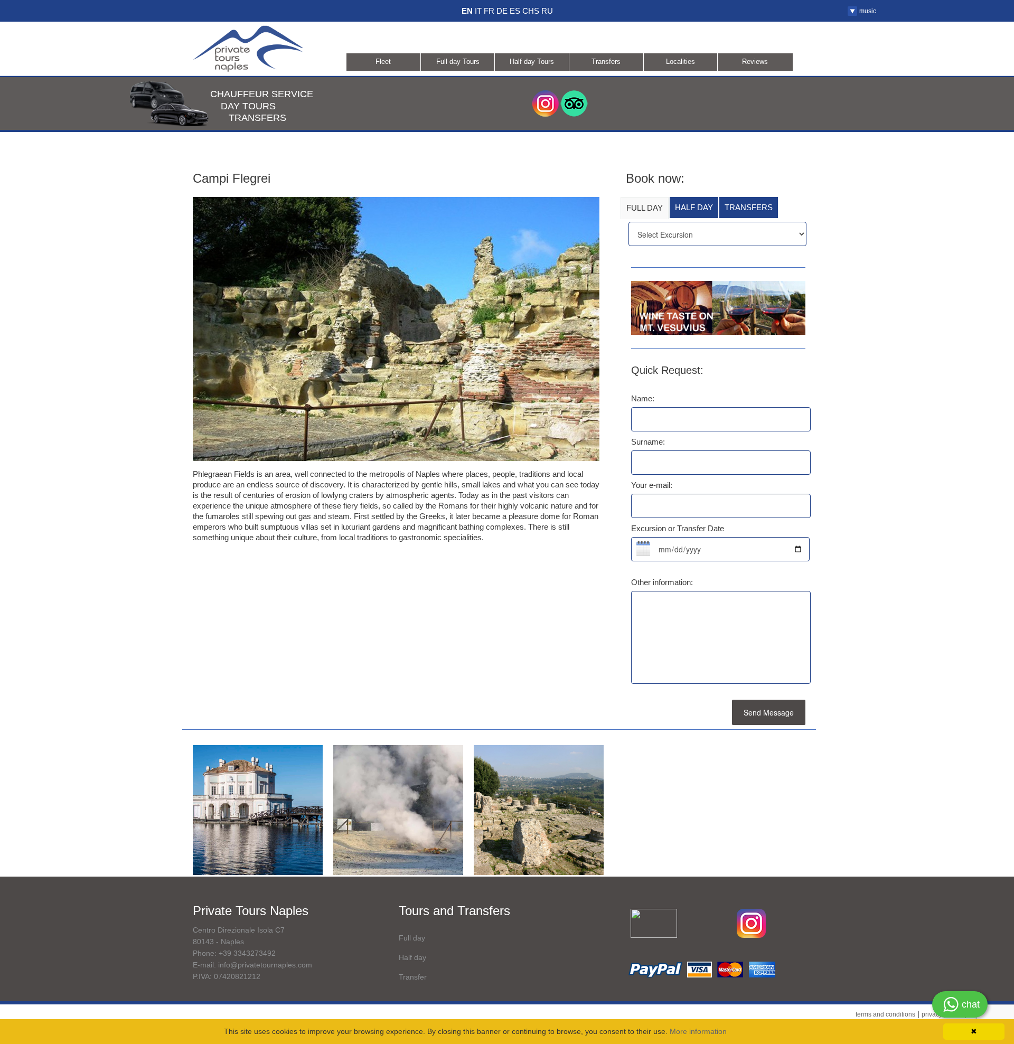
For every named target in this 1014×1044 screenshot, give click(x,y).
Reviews (755, 61)
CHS (530, 10)
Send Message (769, 712)
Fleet (383, 61)
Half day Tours (532, 61)
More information (698, 1031)
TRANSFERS (749, 207)
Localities (680, 61)
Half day (412, 957)
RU (547, 10)
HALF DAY (694, 207)
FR (489, 10)
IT (478, 10)
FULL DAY (644, 207)
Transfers (606, 61)
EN (467, 10)
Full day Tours (458, 61)
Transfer (413, 977)
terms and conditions (885, 1014)
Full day (412, 938)
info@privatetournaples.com (265, 965)
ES (515, 10)
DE (502, 10)
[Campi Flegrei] (258, 809)
